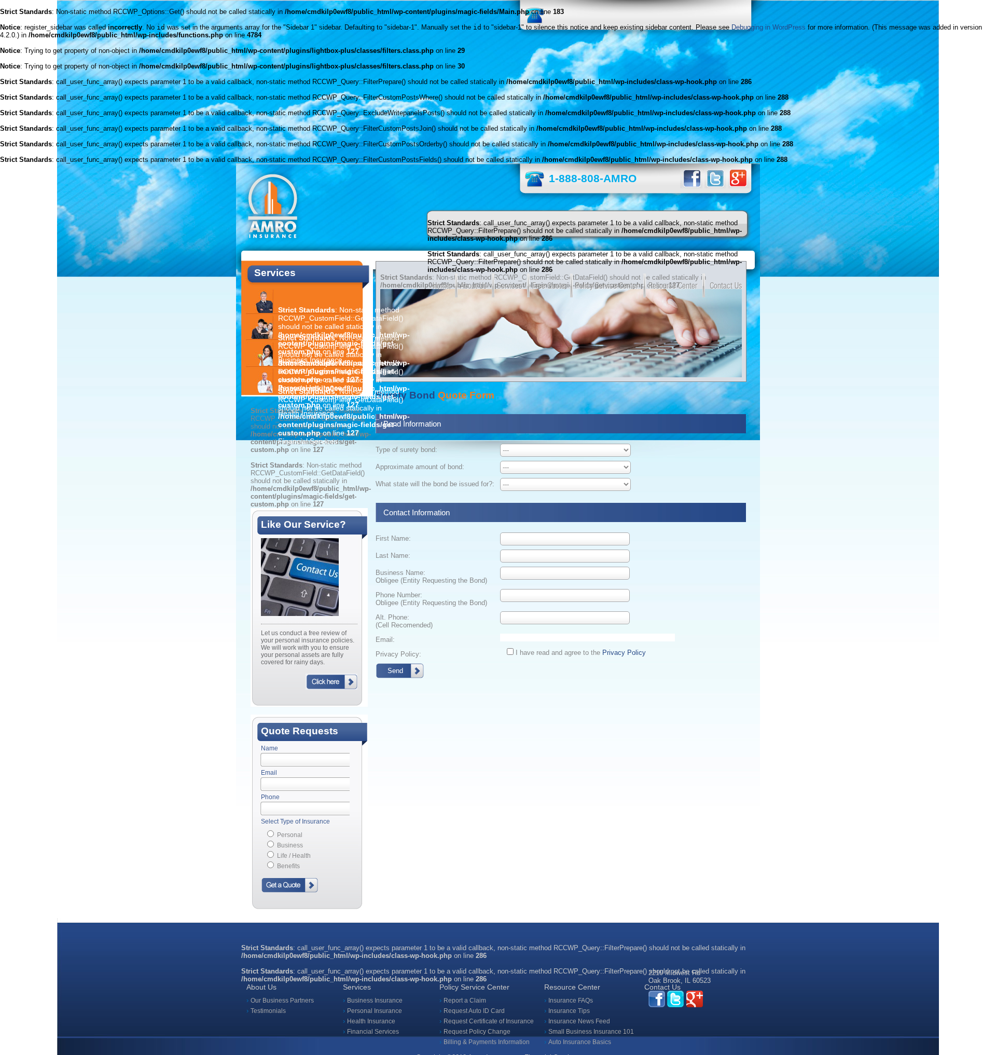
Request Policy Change (477, 1031)
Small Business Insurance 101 (591, 1031)
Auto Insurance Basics (579, 1042)
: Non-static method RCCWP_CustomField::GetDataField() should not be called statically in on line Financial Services (344, 416)
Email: (385, 639)
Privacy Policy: (398, 654)
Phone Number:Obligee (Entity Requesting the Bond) (431, 599)
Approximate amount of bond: (420, 467)
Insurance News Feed (579, 1021)
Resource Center (672, 286)
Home (441, 286)
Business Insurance (375, 1000)
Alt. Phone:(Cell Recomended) (404, 621)
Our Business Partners (282, 1000)
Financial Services (373, 1031)
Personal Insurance (374, 1011)
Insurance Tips (569, 1011)
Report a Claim (465, 1000)
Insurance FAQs (570, 1000)
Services (509, 286)
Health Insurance (371, 1021)
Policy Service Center (606, 286)
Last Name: (393, 555)
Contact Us (726, 286)
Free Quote (548, 286)
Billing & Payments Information (487, 1042)
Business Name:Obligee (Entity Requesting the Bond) (431, 576)
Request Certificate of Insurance (489, 1021)
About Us (473, 286)
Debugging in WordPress (768, 27)
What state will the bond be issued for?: (435, 484)
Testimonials (268, 1011)
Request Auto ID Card (474, 1011)
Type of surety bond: (406, 450)
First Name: (393, 538)
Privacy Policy (624, 652)
